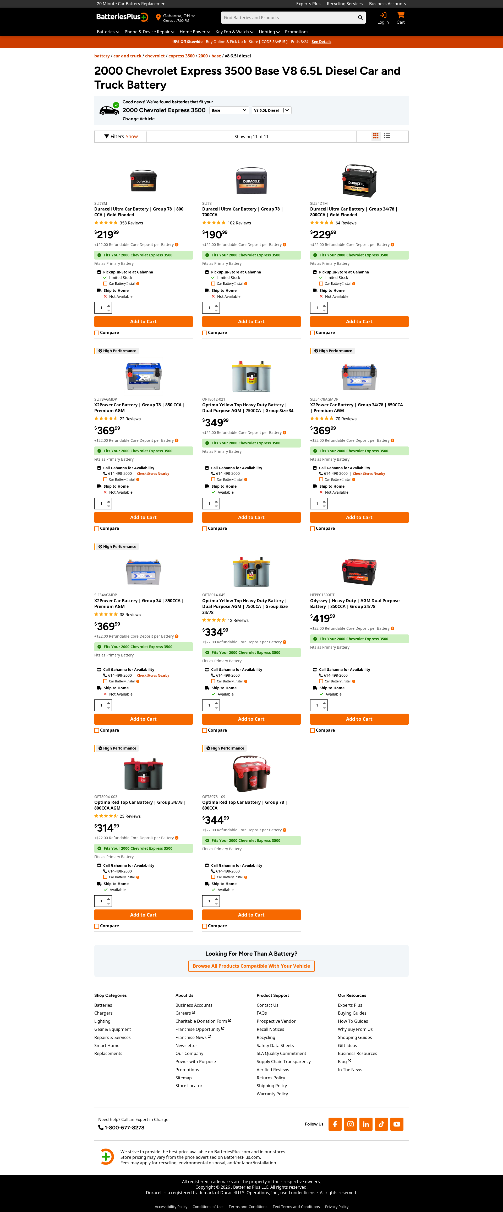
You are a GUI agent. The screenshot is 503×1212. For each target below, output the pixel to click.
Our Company (189, 1053)
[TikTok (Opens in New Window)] (381, 1124)
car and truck (127, 56)
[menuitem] (108, 32)
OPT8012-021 (213, 399)
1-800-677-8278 (124, 1127)
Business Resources (357, 1053)
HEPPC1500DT (322, 594)
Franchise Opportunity (198, 1029)
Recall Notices (270, 1029)
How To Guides (353, 1021)
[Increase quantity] (108, 306)
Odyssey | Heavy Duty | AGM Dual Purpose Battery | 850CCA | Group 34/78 (355, 603)
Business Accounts (387, 4)
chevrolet (155, 56)
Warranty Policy (272, 1094)
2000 (203, 56)
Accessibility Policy (171, 1206)
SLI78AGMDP (105, 399)
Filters (117, 136)
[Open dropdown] (176, 244)
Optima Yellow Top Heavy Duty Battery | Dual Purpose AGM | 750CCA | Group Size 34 (247, 407)
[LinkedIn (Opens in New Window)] (366, 1124)
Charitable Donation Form (202, 1021)
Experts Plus (308, 4)
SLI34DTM (319, 203)
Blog (343, 1061)
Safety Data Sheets (275, 1045)
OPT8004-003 (105, 796)
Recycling (266, 1037)
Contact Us (267, 1005)
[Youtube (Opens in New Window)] (396, 1124)
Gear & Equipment (112, 1029)
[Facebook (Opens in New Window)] (335, 1124)
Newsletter (186, 1045)
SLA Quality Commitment (281, 1053)
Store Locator (189, 1086)
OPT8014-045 (213, 594)
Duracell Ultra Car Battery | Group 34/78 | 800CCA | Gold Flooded (354, 212)
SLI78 (207, 203)
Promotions (187, 1070)
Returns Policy (271, 1078)
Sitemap (184, 1078)
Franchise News (192, 1037)
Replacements (108, 1053)
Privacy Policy (336, 1206)
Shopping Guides (355, 1037)
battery (102, 56)
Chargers (103, 1013)
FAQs (262, 1013)
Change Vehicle (139, 119)
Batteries (103, 1005)
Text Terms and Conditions (296, 1206)
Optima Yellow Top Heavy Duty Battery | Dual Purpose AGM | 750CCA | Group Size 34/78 (245, 606)
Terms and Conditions (248, 1206)
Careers (184, 1013)
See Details (321, 41)
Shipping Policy (272, 1086)
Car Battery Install (122, 284)
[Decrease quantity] (108, 310)
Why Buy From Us (355, 1029)
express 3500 (181, 56)
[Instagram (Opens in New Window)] (350, 1124)
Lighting (102, 1021)
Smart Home (106, 1045)
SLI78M (100, 203)
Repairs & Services (112, 1037)
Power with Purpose (196, 1061)
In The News (350, 1070)
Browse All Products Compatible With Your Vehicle (251, 966)
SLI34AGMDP (105, 594)
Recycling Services (345, 4)
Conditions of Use (208, 1206)
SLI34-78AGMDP (324, 399)
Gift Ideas (347, 1045)
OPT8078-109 (213, 796)
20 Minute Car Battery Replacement (132, 4)
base (216, 56)
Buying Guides (352, 1013)
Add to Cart (143, 321)
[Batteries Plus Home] (123, 18)
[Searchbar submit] (360, 17)
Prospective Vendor (276, 1021)
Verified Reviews (273, 1070)
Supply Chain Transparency (284, 1061)
